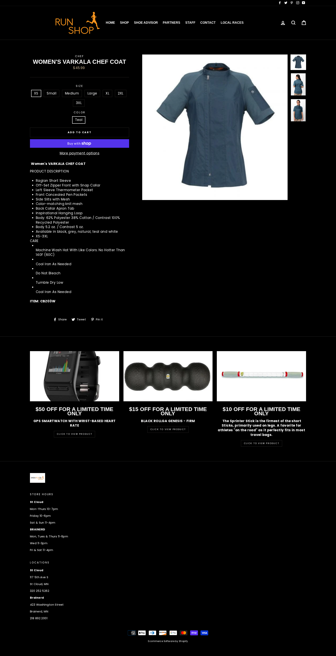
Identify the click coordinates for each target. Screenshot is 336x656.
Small (51, 93)
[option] (215, 127)
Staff (190, 22)
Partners (171, 22)
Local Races (232, 22)
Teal (79, 119)
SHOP (124, 22)
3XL (79, 103)
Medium (72, 93)
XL (107, 93)
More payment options (80, 153)
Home (110, 22)
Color (80, 112)
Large (92, 93)
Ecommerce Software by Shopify (168, 641)
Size (79, 86)
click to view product (261, 443)
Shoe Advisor (146, 22)
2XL (120, 93)
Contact (208, 22)
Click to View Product (74, 434)
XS (36, 93)
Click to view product (168, 429)
